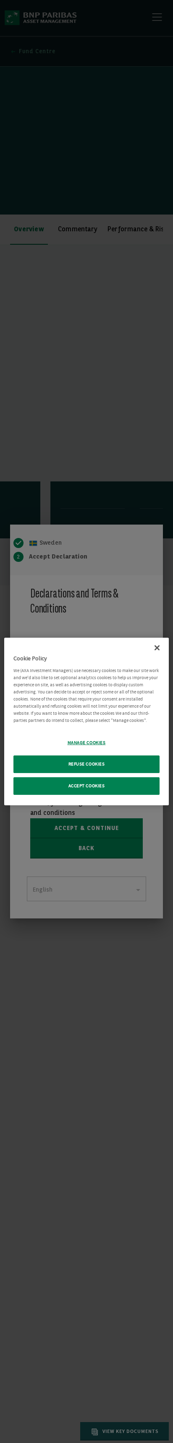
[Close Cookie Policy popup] (157, 648)
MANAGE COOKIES (87, 743)
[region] (86, 721)
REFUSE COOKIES (86, 764)
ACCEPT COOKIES (86, 786)
